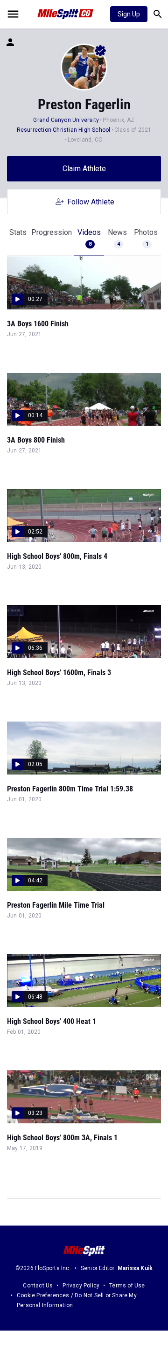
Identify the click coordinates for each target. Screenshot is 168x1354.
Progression (51, 232)
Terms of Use (127, 1285)
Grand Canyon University (66, 120)
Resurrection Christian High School (64, 130)
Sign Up (129, 14)
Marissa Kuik (135, 1268)
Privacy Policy (81, 1285)
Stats (18, 232)
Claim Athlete (84, 168)
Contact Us (38, 1285)
